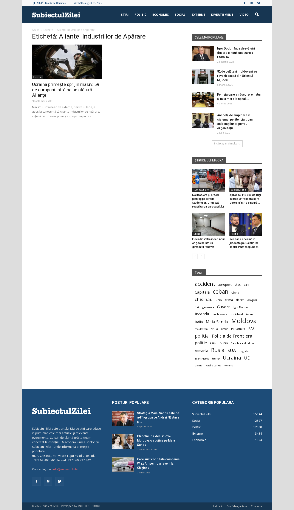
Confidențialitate (237, 506)
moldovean (201, 328)
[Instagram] (251, 3)
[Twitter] (258, 3)
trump (216, 358)
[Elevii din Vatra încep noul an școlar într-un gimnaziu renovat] (208, 224)
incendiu (202, 314)
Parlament (238, 329)
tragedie (244, 351)
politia (202, 335)
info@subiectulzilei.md (68, 469)
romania (201, 351)
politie (201, 342)
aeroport (225, 284)
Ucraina (232, 357)
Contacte (256, 506)
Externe (198, 14)
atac (238, 284)
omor (224, 329)
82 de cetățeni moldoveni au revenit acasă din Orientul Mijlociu (237, 76)
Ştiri (124, 14)
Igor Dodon (241, 307)
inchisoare (220, 314)
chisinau (204, 299)
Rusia (217, 350)
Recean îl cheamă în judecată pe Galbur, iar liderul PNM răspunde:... (244, 242)
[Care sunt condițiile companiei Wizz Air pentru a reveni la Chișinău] (123, 464)
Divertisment (222, 14)
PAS (251, 328)
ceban (220, 291)
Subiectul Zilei (201, 189)
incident (237, 314)
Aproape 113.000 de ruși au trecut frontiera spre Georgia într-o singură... (245, 198)
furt (197, 307)
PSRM (213, 343)
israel (250, 314)
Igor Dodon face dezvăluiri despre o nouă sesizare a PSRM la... (236, 53)
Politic (140, 14)
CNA (219, 300)
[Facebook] (244, 3)
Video (244, 14)
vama (199, 365)
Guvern (224, 306)
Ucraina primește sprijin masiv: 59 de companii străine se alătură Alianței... (65, 90)
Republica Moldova (242, 343)
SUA (231, 350)
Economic (160, 14)
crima (229, 300)
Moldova (244, 321)
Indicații (218, 506)
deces (240, 300)
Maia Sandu (217, 321)
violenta (229, 365)
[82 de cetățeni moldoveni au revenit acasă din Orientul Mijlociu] (203, 76)
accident (205, 283)
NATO (214, 329)
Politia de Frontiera (232, 336)
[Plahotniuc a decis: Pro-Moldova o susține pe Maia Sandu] (123, 441)
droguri (252, 300)
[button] (257, 14)
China (235, 293)
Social (180, 14)
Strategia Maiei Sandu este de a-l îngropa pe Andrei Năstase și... (158, 417)
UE (247, 358)
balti (246, 285)
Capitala (202, 292)
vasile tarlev (213, 365)
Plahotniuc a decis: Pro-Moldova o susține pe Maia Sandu (156, 440)
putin (224, 343)
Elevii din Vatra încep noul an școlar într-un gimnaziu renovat (208, 242)
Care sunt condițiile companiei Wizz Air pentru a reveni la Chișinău (158, 463)
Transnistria (202, 358)
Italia (199, 322)
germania (208, 307)
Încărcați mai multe (225, 143)
